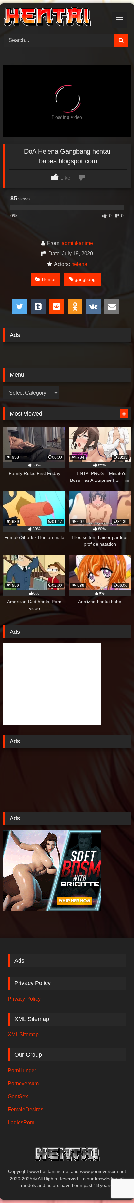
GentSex (18, 1096)
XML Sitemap (23, 1034)
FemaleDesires (25, 1109)
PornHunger (22, 1070)
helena (79, 264)
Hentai (48, 279)
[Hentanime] (55, 18)
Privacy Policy (24, 999)
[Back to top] (114, 1183)
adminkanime (77, 243)
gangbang (85, 279)
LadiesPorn (21, 1122)
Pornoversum (23, 1083)
